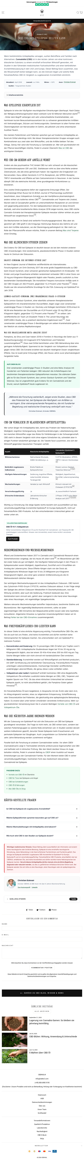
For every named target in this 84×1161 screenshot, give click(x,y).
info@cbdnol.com (42, 1079)
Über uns (42, 1106)
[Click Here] (42, 5)
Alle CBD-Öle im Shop (17, 789)
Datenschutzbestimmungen (36, 976)
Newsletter (41, 1146)
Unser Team (42, 1109)
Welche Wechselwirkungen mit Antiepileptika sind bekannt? (31, 827)
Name (4, 924)
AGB (42, 1099)
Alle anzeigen (42, 1011)
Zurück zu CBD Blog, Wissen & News (43, 993)
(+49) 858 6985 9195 (42, 1083)
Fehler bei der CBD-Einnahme (24, 617)
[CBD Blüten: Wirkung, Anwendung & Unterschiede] (14, 1040)
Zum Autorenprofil (24, 887)
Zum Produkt (13, 539)
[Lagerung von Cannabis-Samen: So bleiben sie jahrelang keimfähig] (14, 1024)
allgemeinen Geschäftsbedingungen (61, 974)
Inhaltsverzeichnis (16, 95)
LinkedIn (35, 887)
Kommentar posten (42, 967)
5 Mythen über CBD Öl (39, 1052)
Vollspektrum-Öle (11, 707)
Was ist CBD (63, 148)
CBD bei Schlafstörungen (18, 782)
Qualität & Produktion (42, 1124)
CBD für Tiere (14, 778)
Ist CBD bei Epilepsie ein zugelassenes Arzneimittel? (28, 809)
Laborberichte (42, 1128)
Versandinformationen (42, 1121)
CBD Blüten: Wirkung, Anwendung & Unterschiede (53, 1036)
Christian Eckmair (70, 82)
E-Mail (5, 935)
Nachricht (8, 945)
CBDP (47, 752)
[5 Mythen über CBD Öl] (14, 1056)
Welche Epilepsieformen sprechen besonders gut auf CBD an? (32, 818)
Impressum (42, 1095)
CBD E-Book (42, 1135)
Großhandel (42, 1113)
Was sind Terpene (71, 230)
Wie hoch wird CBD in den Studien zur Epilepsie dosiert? (29, 836)
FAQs (42, 1139)
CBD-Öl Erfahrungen (17, 785)
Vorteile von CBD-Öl (66, 704)
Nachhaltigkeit (42, 1131)
